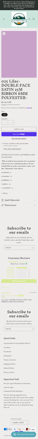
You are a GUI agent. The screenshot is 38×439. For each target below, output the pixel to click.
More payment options (19, 138)
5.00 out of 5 (24, 261)
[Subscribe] (32, 247)
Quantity (4, 119)
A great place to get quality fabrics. (17, 343)
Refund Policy (9, 368)
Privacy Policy (9, 372)
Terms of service (10, 359)
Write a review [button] (19, 281)
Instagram (7, 355)
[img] (5, 293)
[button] (4, 19)
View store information (12, 148)
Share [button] (5, 193)
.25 (4, 114)
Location (7, 347)
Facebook (7, 351)
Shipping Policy (10, 364)
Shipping (3, 104)
